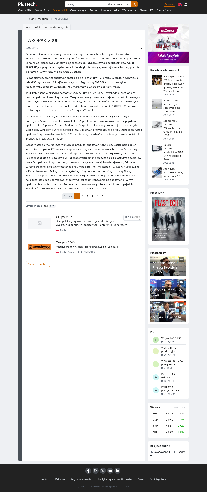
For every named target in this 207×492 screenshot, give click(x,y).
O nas (141, 479)
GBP (155, 426)
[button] (186, 4)
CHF (155, 432)
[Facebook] (88, 471)
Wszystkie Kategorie (56, 27)
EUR (155, 413)
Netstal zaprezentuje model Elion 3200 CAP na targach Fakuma (173, 152)
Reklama (169, 4)
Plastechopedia (110, 10)
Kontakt (45, 479)
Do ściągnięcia (158, 479)
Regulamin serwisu (81, 479)
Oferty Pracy (163, 10)
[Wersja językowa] (180, 4)
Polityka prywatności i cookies (115, 479)
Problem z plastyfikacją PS (170, 388)
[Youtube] (110, 471)
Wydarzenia (129, 10)
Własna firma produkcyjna (168, 349)
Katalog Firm (41, 10)
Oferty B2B (24, 10)
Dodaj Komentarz (38, 264)
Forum (94, 10)
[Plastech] (27, 4)
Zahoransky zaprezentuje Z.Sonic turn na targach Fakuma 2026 (172, 128)
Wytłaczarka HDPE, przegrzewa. (172, 362)
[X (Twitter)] (103, 471)
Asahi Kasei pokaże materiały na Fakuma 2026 (173, 172)
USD (155, 419)
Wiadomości (60, 10)
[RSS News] (96, 471)
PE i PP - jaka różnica (168, 375)
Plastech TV (146, 10)
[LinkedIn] (117, 471)
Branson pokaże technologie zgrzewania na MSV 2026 (172, 106)
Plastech (30, 18)
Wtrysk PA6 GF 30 (171, 338)
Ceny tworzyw (78, 10)
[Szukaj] (134, 4)
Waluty (155, 407)
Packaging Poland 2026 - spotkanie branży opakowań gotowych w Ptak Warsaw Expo (173, 84)
